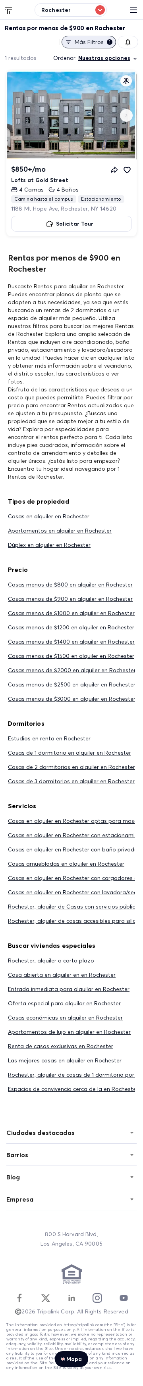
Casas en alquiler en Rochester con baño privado (73, 849)
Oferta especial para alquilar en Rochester (64, 1003)
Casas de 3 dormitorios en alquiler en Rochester (71, 781)
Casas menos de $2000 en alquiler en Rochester (72, 670)
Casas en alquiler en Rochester (48, 516)
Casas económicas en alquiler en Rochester (65, 1017)
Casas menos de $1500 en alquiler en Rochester (71, 655)
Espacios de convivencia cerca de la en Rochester (73, 1089)
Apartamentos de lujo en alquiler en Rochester (69, 1031)
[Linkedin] (71, 1298)
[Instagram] (97, 1298)
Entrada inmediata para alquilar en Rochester (68, 989)
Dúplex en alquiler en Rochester (49, 544)
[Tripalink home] (9, 9)
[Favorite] (127, 169)
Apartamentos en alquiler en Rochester (60, 530)
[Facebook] (19, 1298)
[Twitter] (45, 1298)
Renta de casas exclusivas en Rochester (60, 1046)
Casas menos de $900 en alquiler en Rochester (70, 598)
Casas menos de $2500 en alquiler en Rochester (71, 684)
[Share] (114, 169)
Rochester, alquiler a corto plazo (51, 960)
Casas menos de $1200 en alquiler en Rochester (71, 627)
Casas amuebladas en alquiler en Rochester (66, 863)
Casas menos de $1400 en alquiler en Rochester (71, 641)
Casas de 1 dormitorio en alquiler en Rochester (69, 752)
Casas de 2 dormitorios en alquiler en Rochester (71, 767)
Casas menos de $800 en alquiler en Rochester (70, 584)
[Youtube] (123, 1298)
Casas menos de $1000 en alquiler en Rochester (71, 613)
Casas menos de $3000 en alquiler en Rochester (71, 698)
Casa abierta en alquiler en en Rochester (62, 974)
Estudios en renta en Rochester (49, 738)
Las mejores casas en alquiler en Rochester (65, 1060)
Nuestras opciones (104, 57)
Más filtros (92, 42)
